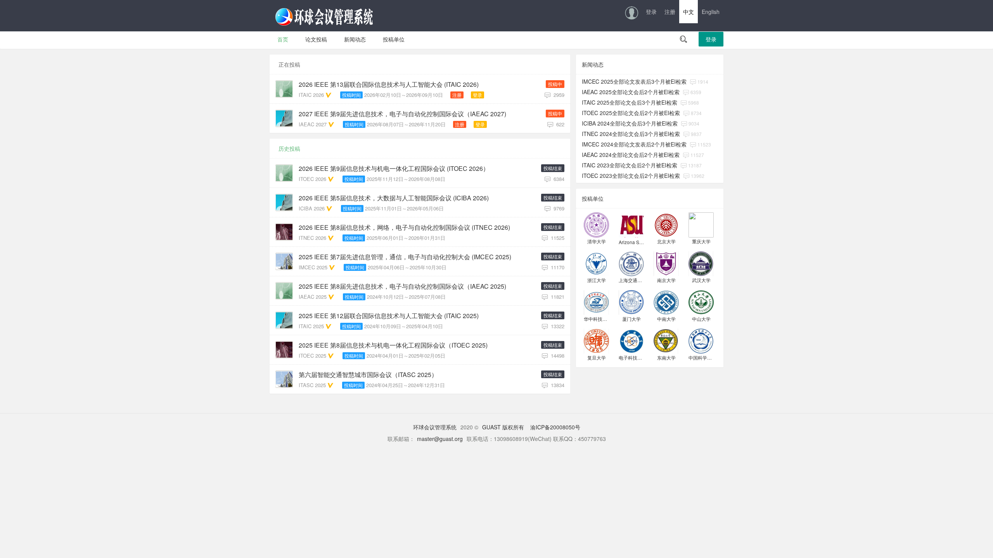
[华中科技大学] (596, 301)
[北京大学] (666, 224)
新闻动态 (355, 39)
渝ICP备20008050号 (555, 427)
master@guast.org (440, 439)
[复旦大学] (596, 340)
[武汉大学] (701, 263)
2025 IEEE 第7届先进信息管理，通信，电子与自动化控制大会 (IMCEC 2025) (405, 257)
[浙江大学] (596, 263)
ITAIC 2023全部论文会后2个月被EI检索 (629, 165)
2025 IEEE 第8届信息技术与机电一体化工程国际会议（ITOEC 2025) (393, 345)
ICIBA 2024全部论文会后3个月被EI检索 (630, 123)
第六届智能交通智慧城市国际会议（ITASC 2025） (368, 374)
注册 (669, 12)
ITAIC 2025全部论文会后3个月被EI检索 (629, 102)
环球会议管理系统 (435, 427)
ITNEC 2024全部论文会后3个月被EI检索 (631, 134)
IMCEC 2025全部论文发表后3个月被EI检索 (634, 81)
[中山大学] (701, 301)
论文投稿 (316, 39)
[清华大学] (596, 224)
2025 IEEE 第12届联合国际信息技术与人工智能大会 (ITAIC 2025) (389, 316)
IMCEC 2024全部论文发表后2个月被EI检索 (634, 144)
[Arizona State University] (631, 224)
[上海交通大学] (631, 263)
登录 (651, 12)
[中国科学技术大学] (701, 340)
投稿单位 (394, 39)
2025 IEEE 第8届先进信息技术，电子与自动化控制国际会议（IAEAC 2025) (402, 286)
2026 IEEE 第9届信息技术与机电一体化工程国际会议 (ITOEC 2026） (394, 168)
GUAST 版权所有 (503, 427)
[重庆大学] (701, 224)
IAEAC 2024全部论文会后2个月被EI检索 (631, 154)
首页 (282, 39)
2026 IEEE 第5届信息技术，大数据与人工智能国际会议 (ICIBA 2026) (394, 198)
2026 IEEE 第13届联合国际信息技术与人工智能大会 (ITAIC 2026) (389, 84)
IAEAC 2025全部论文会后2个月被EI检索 (631, 92)
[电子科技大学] (631, 340)
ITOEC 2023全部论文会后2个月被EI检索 (631, 175)
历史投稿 (289, 148)
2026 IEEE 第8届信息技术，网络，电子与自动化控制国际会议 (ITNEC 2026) (404, 227)
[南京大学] (666, 263)
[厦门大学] (631, 301)
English (711, 12)
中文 (688, 12)
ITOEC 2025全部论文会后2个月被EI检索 (631, 113)
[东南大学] (666, 340)
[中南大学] (666, 301)
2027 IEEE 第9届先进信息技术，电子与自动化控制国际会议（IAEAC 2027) (402, 114)
